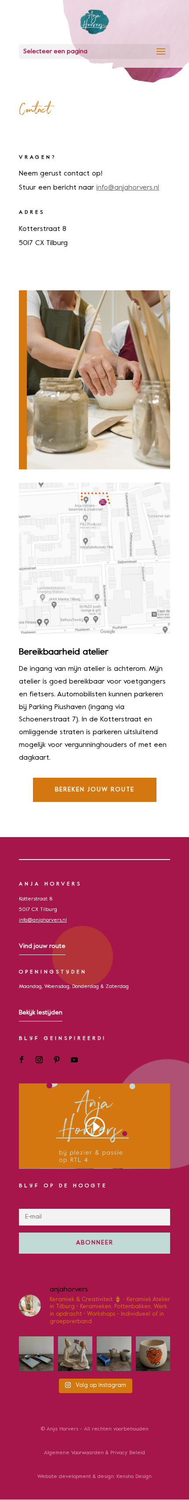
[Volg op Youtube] (74, 1060)
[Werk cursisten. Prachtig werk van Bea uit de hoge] (114, 1353)
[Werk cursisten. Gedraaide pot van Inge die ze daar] (153, 1353)
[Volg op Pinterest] (57, 1060)
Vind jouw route (42, 946)
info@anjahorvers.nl (127, 187)
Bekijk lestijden (40, 1013)
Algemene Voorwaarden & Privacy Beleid (94, 1453)
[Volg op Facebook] (22, 1060)
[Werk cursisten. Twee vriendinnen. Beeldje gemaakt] (75, 1353)
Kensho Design (134, 1476)
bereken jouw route (94, 790)
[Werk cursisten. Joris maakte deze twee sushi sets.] (36, 1353)
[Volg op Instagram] (39, 1060)
